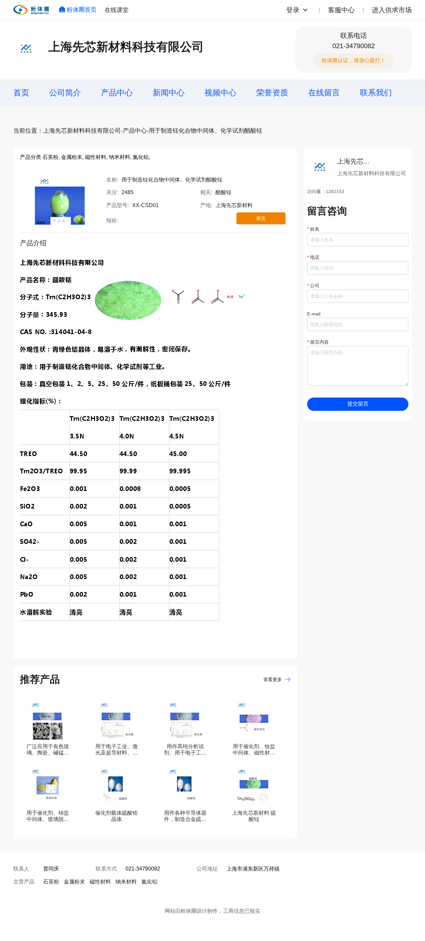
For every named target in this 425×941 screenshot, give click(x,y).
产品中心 (117, 92)
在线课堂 (116, 10)
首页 (21, 92)
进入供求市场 (392, 10)
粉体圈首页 (82, 9)
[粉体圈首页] (31, 10)
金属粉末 (74, 881)
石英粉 (51, 881)
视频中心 (220, 92)
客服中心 (341, 10)
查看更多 (272, 679)
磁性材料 (100, 881)
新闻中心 (169, 92)
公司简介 (65, 92)
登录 (292, 10)
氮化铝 (149, 881)
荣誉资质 (272, 92)
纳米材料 (126, 881)
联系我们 (376, 92)
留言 (261, 218)
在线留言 (324, 92)
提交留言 (358, 404)
